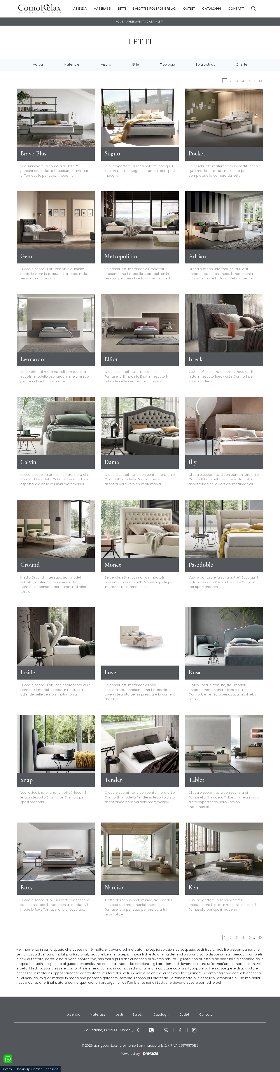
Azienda (80, 8)
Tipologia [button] (167, 64)
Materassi (102, 8)
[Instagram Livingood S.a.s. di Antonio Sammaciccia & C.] (194, 1030)
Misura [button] (106, 64)
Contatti (236, 8)
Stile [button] (135, 64)
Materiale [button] (71, 64)
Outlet (189, 8)
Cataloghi (211, 8)
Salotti (138, 1014)
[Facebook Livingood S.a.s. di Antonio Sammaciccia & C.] (180, 1030)
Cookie (21, 1069)
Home (119, 21)
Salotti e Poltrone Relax (154, 8)
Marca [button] (38, 64)
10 (260, 81)
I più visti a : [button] (205, 64)
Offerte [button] (241, 64)
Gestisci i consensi (45, 1069)
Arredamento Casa (140, 21)
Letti (122, 8)
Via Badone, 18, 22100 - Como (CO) (111, 1030)
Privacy (7, 1069)
